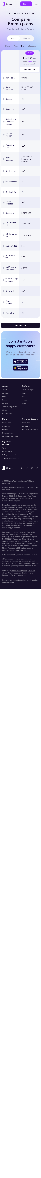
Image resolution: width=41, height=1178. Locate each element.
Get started (20, 325)
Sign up (26, 4)
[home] (7, 4)
